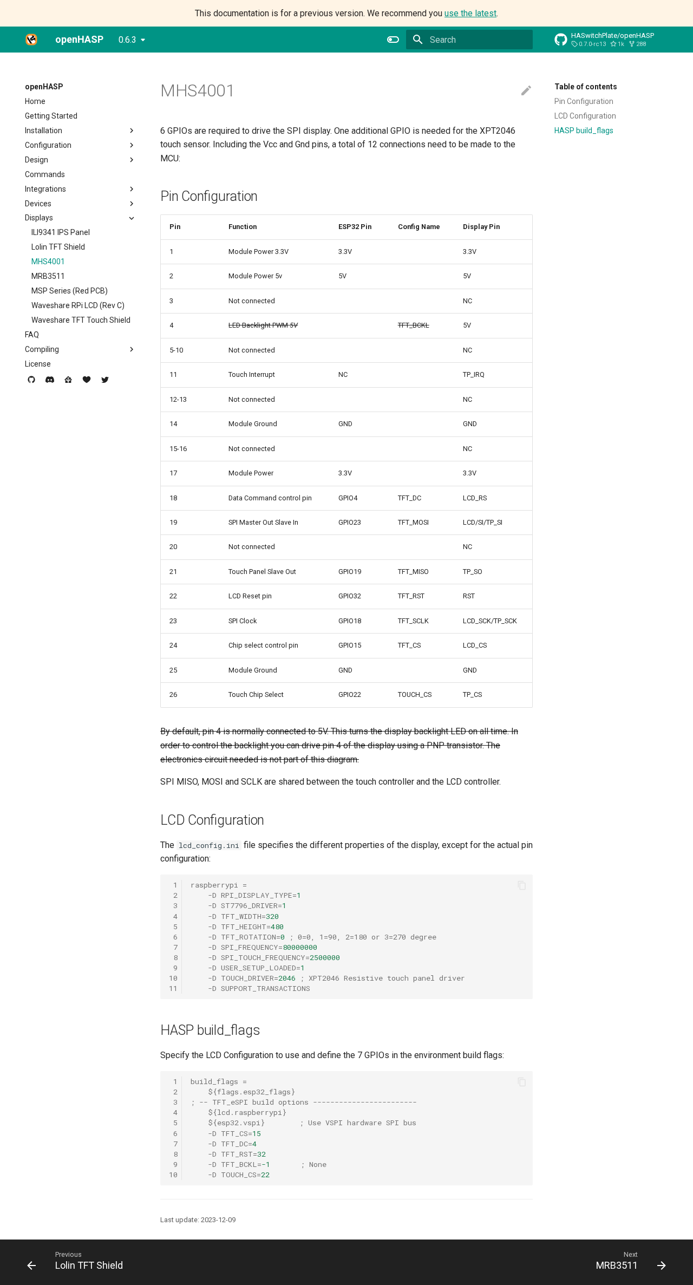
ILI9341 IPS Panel (60, 232)
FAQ (32, 334)
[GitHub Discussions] (31, 384)
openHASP (44, 86)
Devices (38, 203)
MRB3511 (48, 276)
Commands (45, 174)
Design (36, 159)
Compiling (42, 349)
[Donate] (86, 384)
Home (35, 101)
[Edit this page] (526, 91)
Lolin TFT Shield (58, 247)
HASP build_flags (583, 130)
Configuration (48, 145)
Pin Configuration (583, 101)
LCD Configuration (585, 116)
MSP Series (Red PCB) (69, 290)
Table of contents (585, 86)
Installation (43, 130)
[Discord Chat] (49, 384)
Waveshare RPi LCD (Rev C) (78, 305)
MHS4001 (48, 261)
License (38, 364)
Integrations (45, 189)
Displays (39, 217)
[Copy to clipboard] (521, 885)
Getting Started (51, 116)
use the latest (470, 13)
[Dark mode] (393, 39)
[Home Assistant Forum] (68, 384)
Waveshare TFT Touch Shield (80, 320)
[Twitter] (105, 384)
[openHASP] (31, 39)
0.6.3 (127, 40)
